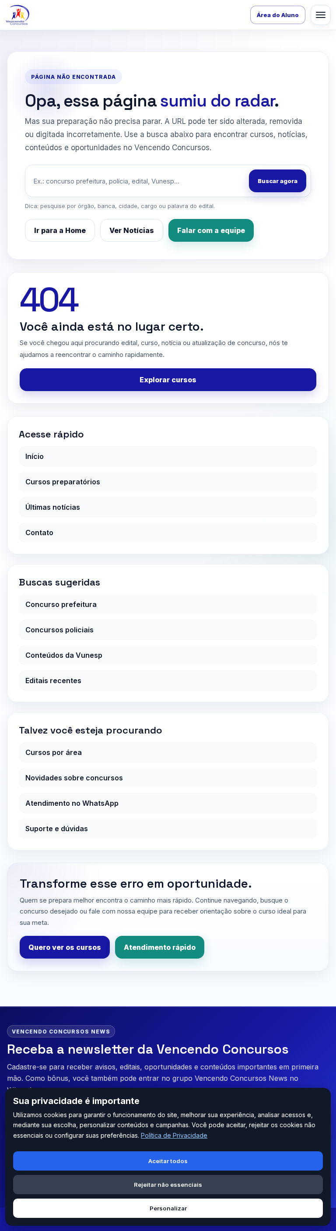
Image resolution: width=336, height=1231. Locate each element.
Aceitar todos (168, 1160)
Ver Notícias (131, 230)
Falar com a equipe (211, 230)
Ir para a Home (60, 230)
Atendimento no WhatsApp (72, 803)
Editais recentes (53, 680)
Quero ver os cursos (64, 947)
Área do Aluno (278, 14)
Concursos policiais (59, 629)
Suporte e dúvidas (56, 828)
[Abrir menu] (321, 15)
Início (34, 456)
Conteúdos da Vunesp (63, 655)
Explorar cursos (168, 379)
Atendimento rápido (160, 947)
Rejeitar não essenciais (168, 1184)
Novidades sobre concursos (74, 777)
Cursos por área (53, 752)
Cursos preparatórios (62, 481)
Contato (39, 532)
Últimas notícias (52, 507)
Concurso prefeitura (61, 604)
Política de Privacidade (174, 1135)
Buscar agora (278, 180)
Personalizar (168, 1208)
